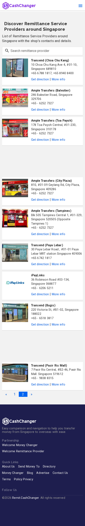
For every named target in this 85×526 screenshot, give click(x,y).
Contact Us (60, 473)
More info (58, 79)
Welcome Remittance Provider (23, 451)
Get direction (40, 79)
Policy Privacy (23, 479)
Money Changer (13, 473)
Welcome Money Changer (20, 445)
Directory (49, 466)
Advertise (42, 473)
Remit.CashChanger (25, 498)
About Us (8, 466)
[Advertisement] (42, 161)
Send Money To (29, 466)
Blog (30, 473)
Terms (6, 479)
